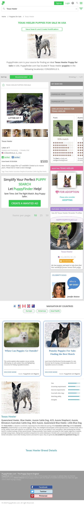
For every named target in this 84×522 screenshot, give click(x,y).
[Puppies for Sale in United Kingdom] (28, 306)
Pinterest (43, 496)
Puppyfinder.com (7, 476)
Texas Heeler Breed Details (41, 450)
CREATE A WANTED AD (24, 203)
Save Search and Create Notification (42, 29)
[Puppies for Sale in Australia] (33, 306)
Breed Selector (19, 478)
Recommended (21, 77)
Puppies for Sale (15, 16)
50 (47, 215)
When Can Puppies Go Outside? (21, 350)
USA (3, 153)
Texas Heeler (8, 416)
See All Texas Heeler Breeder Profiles (67, 213)
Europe (29, 311)
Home (4, 16)
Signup (59, 3)
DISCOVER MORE (10, 372)
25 (41, 215)
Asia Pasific (55, 311)
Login (67, 3)
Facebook (43, 487)
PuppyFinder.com (9, 474)
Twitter (43, 491)
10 (35, 215)
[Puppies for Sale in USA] (19, 306)
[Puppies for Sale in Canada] (24, 306)
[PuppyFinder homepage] (3, 3)
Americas (42, 311)
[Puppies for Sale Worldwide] (14, 306)
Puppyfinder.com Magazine (31, 374)
